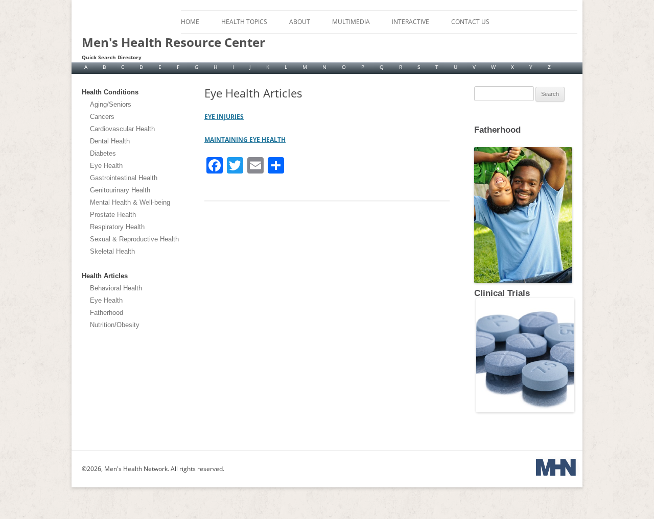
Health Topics (244, 21)
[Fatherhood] (475, 137)
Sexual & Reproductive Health (134, 239)
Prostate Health (113, 214)
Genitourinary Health (120, 190)
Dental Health (110, 141)
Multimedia (351, 21)
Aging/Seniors (110, 104)
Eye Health (106, 165)
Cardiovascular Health (122, 129)
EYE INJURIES (224, 116)
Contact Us (470, 21)
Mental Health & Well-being (130, 202)
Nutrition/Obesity (114, 325)
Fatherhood (106, 312)
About (299, 21)
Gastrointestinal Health (123, 178)
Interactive (410, 21)
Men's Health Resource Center (173, 42)
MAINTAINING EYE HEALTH (245, 139)
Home (190, 21)
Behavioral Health (116, 288)
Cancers (102, 116)
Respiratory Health (117, 227)
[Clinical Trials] (524, 410)
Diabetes (103, 153)
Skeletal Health (112, 251)
